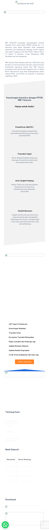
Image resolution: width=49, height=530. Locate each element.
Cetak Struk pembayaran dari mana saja (24, 355)
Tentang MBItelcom (12, 421)
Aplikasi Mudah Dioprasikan (19, 350)
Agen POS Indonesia (12, 439)
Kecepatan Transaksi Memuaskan (21, 337)
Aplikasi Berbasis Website (18, 346)
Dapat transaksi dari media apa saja (22, 342)
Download (9, 426)
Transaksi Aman (15, 333)
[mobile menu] (3, 4)
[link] (24, 374)
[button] (24, 324)
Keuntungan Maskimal (17, 328)
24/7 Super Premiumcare (18, 324)
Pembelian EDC (10, 441)
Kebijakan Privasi (11, 423)
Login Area (9, 432)
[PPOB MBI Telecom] (24, 4)
